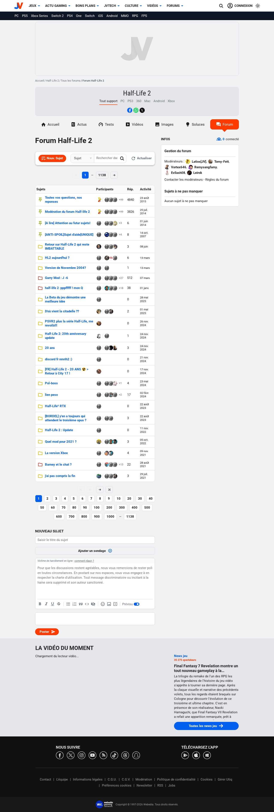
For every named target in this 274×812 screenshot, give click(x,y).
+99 (121, 199)
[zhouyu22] (99, 278)
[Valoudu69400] (115, 246)
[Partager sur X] (142, 110)
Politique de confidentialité (176, 779)
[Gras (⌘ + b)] (40, 604)
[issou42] (99, 476)
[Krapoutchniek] (111, 212)
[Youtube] (92, 755)
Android (112, 16)
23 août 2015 (144, 199)
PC (17, 16)
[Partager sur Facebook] (129, 110)
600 (59, 516)
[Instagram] (81, 755)
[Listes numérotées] (74, 604)
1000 (110, 516)
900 (97, 516)
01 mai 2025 (144, 311)
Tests (109, 124)
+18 (121, 288)
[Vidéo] (115, 604)
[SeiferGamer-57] (99, 336)
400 (134, 508)
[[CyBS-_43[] (111, 200)
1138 (102, 175)
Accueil (39, 80)
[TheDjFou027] (115, 278)
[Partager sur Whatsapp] (135, 110)
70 (64, 508)
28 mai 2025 (144, 299)
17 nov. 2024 (144, 371)
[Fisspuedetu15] (107, 383)
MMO (125, 16)
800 (84, 516)
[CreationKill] (111, 258)
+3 (120, 223)
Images (167, 124)
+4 (120, 234)
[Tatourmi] (111, 278)
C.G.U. (112, 779)
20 (129, 499)
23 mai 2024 (144, 383)
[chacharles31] (107, 464)
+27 (121, 278)
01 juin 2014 (144, 223)
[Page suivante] (99, 489)
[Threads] (125, 755)
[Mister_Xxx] (99, 441)
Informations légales (88, 779)
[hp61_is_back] (107, 223)
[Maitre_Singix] (99, 371)
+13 (121, 464)
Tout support (108, 101)
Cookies (207, 779)
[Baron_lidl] (99, 418)
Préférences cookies (116, 785)
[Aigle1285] (115, 348)
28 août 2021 (144, 464)
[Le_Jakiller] (111, 453)
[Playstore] (185, 755)
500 (147, 508)
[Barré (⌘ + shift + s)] (58, 604)
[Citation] (80, 604)
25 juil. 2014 (144, 211)
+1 (120, 383)
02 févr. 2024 (144, 394)
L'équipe (62, 779)
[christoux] (115, 234)
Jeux (32, 6)
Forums (173, 6)
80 (74, 508)
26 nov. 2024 (144, 323)
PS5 (25, 16)
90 (85, 508)
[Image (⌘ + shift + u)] (109, 604)
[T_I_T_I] (115, 288)
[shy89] (115, 200)
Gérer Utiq (225, 779)
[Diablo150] (99, 200)
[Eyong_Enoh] (115, 441)
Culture (131, 6)
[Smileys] (102, 604)
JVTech (110, 6)
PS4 (70, 16)
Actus (82, 124)
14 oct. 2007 (144, 234)
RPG (135, 16)
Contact (45, 779)
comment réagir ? (84, 560)
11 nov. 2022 (144, 430)
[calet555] (111, 418)
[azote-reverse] (115, 464)
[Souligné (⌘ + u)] (52, 604)
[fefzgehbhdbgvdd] (107, 453)
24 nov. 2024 (144, 335)
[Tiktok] (114, 755)
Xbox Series (39, 16)
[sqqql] (99, 383)
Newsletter (144, 785)
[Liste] (68, 604)
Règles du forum (217, 180)
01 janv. (144, 288)
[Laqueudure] (99, 311)
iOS (100, 16)
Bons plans (85, 6)
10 (119, 499)
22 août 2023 (144, 406)
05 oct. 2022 (144, 441)
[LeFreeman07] (115, 383)
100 (97, 508)
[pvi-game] (111, 223)
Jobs (171, 785)
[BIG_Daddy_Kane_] (99, 288)
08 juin (144, 246)
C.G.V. (126, 779)
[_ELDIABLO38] (111, 234)
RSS (160, 785)
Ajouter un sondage (92, 551)
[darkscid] (107, 258)
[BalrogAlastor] (107, 200)
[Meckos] (99, 323)
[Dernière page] (109, 489)
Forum (228, 124)
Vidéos (152, 6)
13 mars (145, 257)
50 (42, 508)
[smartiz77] (111, 395)
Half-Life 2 (52, 80)
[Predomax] (107, 278)
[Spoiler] (93, 604)
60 (53, 508)
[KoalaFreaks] (107, 246)
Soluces (198, 124)
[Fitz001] (99, 246)
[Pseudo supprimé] (111, 246)
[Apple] (196, 755)
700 (71, 516)
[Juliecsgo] (99, 359)
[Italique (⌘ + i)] (46, 604)
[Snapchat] (136, 755)
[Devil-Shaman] (115, 223)
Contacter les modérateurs (183, 180)
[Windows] (207, 755)
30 (140, 499)
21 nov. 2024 (144, 359)
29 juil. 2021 (144, 475)
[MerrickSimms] (107, 234)
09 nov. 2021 (144, 453)
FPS (144, 16)
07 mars (145, 278)
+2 (120, 394)
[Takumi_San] (111, 348)
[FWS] (99, 464)
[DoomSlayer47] (107, 288)
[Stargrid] (107, 395)
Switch (90, 16)
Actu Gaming (56, 6)
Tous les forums (70, 80)
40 (151, 499)
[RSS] (103, 755)
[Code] (86, 604)
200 (109, 508)
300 (122, 508)
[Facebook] (60, 755)
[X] (70, 755)
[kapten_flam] (107, 476)
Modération (144, 779)
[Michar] (99, 258)
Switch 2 (57, 16)
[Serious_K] (107, 212)
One (79, 16)
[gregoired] (99, 395)
